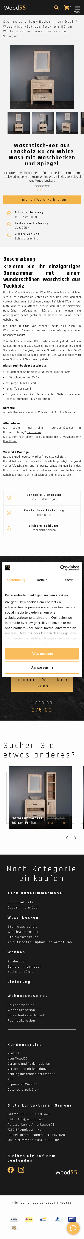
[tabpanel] (42, 77)
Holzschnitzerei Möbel (26, 1015)
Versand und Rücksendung (27, 1069)
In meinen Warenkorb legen (42, 199)
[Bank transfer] (14, 1219)
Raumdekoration (21, 1020)
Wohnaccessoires (28, 995)
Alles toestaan (42, 653)
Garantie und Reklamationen (29, 1063)
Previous (67, 838)
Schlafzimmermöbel (24, 966)
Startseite (13, 22)
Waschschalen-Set (23, 932)
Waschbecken (23, 917)
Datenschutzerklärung (24, 1089)
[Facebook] (11, 1172)
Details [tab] (42, 580)
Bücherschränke (21, 972)
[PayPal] (58, 1219)
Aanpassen (39, 667)
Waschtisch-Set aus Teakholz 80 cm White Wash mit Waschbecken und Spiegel (37, 31)
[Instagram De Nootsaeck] (21, 1172)
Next (75, 838)
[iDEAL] (29, 1219)
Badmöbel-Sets (20, 902)
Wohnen (16, 952)
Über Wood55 (18, 1058)
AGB (10, 1079)
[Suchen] (56, 8)
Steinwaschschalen (24, 926)
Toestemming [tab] (15, 580)
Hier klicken (34, 432)
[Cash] (14, 1227)
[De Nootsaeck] (65, 1172)
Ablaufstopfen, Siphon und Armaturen (40, 942)
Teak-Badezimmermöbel (51, 22)
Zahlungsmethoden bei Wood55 (31, 1074)
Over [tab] (69, 580)
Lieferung (19, 981)
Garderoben (17, 961)
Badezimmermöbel (23, 907)
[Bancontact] (43, 1219)
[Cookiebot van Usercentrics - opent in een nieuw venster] (60, 568)
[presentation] (19, 123)
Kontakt (13, 1053)
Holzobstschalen (21, 1005)
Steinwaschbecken (23, 937)
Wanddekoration (21, 1010)
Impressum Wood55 (22, 1084)
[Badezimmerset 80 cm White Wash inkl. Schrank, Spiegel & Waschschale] (40, 797)
